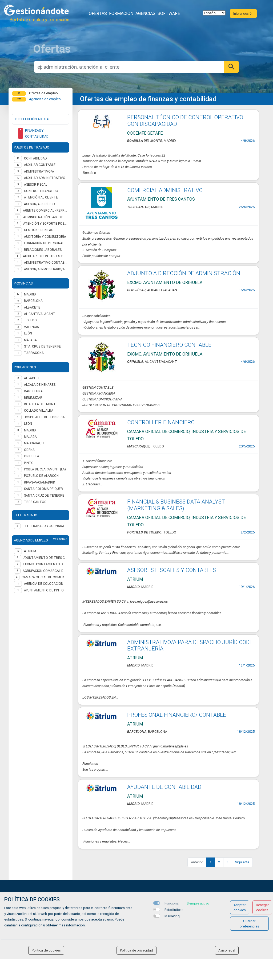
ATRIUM (30, 551)
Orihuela (31, 456)
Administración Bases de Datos (45, 217)
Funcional (171, 903)
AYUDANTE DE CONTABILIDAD (164, 787)
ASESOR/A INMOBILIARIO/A (44, 269)
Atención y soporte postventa (45, 223)
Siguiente (242, 862)
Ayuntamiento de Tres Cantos (45, 558)
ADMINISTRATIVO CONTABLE (45, 262)
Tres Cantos (35, 502)
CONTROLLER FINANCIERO (161, 422)
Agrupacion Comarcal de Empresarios (45, 571)
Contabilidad (35, 158)
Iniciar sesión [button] (243, 13)
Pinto (29, 463)
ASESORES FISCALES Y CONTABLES (171, 570)
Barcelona (33, 391)
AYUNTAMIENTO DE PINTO (44, 590)
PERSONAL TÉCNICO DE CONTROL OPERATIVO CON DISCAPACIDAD (185, 120)
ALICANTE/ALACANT (39, 314)
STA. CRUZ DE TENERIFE (42, 346)
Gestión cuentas (38, 230)
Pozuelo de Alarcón (41, 476)
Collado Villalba (38, 410)
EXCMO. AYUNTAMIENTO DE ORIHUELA (45, 564)
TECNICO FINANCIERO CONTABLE (169, 345)
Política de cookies (46, 950)
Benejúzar (33, 398)
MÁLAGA (30, 340)
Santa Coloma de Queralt (45, 489)
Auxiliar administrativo (44, 178)
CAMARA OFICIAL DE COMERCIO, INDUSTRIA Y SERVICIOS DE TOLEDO (44, 577)
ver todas (60, 539)
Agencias (145, 13)
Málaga (30, 437)
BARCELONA (33, 301)
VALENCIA (31, 327)
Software (169, 13)
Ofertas (98, 13)
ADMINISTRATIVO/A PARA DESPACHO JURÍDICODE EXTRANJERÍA (190, 645)
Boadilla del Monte (41, 404)
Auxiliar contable (39, 165)
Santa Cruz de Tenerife (44, 495)
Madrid (30, 430)
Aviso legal (226, 950)
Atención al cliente (41, 197)
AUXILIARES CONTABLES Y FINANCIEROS (45, 256)
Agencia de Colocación (43, 584)
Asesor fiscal (35, 184)
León (28, 424)
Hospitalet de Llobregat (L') (45, 417)
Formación (121, 13)
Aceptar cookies (240, 907)
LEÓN (28, 333)
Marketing (172, 916)
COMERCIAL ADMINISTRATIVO (165, 190)
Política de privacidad (136, 950)
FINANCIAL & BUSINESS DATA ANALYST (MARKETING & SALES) (176, 505)
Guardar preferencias (249, 923)
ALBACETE (32, 307)
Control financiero (41, 191)
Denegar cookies (262, 907)
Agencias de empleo (45, 99)
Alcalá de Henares (39, 385)
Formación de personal (44, 243)
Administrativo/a (39, 171)
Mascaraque (35, 443)
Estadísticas (173, 910)
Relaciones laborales (43, 250)
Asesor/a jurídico (39, 204)
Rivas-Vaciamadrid (39, 482)
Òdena (29, 450)
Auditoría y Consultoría (45, 237)
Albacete (32, 378)
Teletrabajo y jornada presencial (45, 526)
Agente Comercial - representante (45, 210)
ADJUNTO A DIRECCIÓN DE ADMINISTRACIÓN (183, 273)
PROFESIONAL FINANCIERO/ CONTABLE (176, 715)
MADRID (30, 294)
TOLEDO (30, 320)
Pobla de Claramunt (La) (45, 469)
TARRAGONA (34, 353)
